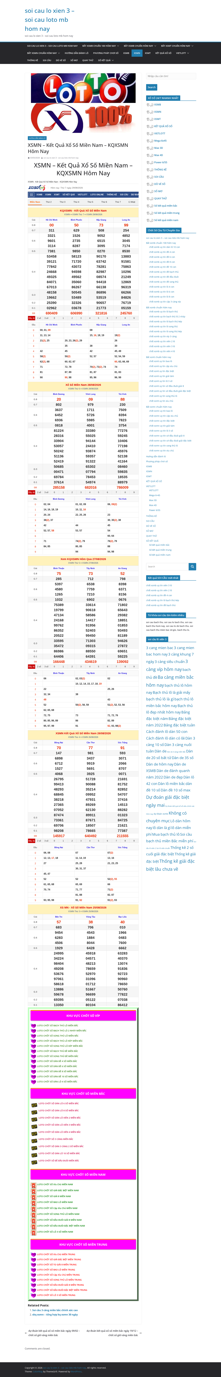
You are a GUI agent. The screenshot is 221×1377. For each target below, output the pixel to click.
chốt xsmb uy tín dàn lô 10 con (164, 247)
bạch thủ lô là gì (160, 698)
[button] (117, 46)
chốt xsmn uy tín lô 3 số (161, 430)
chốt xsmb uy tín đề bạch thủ (164, 271)
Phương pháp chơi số (105, 53)
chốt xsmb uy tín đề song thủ (163, 281)
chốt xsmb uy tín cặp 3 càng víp (165, 301)
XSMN (137, 53)
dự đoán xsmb (161, 813)
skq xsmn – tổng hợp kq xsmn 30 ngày (55, 1314)
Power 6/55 (161, 162)
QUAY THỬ (87, 60)
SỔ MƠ (74, 60)
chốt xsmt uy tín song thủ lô (163, 396)
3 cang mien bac (159, 647)
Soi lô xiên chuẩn (163, 848)
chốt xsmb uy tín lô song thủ (163, 326)
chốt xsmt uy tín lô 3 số (160, 381)
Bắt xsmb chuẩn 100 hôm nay (99, 45)
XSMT (148, 53)
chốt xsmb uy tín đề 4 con (162, 252)
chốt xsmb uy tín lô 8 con (161, 296)
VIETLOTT (181, 53)
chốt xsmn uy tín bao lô (161, 410)
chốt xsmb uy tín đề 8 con (162, 261)
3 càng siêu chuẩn (170, 661)
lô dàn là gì (162, 827)
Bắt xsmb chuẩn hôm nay (138, 45)
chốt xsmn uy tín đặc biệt (162, 420)
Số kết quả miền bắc (166, 205)
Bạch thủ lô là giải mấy (171, 692)
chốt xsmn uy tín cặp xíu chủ (163, 415)
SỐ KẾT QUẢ (104, 60)
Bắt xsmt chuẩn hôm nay (175, 45)
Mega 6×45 (154, 495)
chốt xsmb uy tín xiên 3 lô (162, 346)
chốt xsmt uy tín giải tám (161, 376)
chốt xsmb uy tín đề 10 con (162, 266)
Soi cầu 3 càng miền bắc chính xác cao (55, 1310)
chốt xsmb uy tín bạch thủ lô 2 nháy (167, 316)
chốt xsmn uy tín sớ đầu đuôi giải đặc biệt (170, 440)
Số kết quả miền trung (167, 213)
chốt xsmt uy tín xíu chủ (161, 400)
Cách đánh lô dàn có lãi (165, 738)
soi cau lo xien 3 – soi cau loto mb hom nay (49, 19)
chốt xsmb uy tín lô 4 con (161, 286)
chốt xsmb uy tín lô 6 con (161, 291)
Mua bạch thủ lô (166, 834)
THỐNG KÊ (32, 60)
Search (152, 87)
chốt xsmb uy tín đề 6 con (162, 256)
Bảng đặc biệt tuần (179, 725)
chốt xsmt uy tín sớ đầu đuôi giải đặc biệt (170, 391)
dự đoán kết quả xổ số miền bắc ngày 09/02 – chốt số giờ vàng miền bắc (54, 1333)
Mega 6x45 (160, 140)
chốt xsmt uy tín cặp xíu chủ (163, 366)
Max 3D (159, 148)
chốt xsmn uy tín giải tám (162, 425)
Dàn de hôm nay (159, 764)
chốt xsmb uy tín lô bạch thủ (163, 311)
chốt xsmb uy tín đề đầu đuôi (164, 276)
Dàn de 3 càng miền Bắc (176, 752)
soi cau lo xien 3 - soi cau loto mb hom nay (60, 157)
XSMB (126, 53)
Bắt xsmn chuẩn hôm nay (42, 53)
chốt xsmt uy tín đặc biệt (161, 371)
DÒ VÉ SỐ (61, 60)
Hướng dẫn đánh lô (76, 53)
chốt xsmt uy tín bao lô (160, 361)
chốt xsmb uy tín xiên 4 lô (162, 351)
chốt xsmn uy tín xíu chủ (161, 450)
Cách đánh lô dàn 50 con (166, 731)
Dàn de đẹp (173, 777)
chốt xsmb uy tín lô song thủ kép (165, 331)
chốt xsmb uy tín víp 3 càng (163, 336)
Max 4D (159, 155)
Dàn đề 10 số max (175, 790)
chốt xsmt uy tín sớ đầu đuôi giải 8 (166, 386)
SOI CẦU (47, 60)
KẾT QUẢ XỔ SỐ (163, 53)
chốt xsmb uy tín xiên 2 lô (162, 341)
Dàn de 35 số (182, 757)
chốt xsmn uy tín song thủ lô (163, 445)
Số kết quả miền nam (166, 220)
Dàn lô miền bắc (171, 783)
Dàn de (160, 751)
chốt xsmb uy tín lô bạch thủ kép (165, 321)
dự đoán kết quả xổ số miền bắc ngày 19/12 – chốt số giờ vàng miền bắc (112, 1333)
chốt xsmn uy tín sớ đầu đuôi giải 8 (166, 435)
